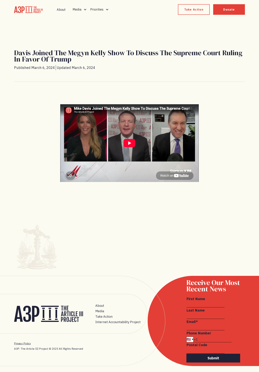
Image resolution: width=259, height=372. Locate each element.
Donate (229, 9)
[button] (79, 9)
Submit (213, 358)
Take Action (194, 9)
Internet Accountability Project (118, 322)
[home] (28, 9)
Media (99, 311)
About (61, 10)
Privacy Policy (22, 343)
